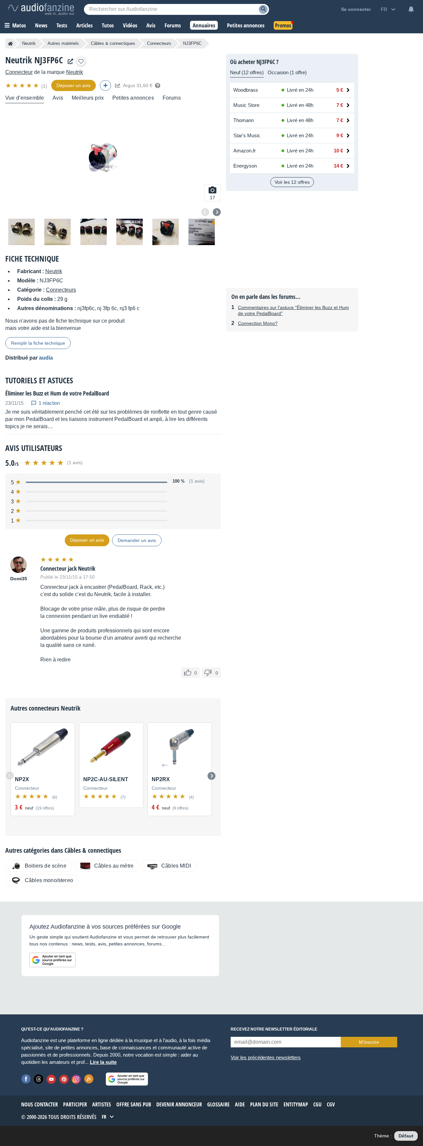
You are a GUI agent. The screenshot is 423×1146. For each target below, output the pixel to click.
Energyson (245, 166)
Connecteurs (159, 43)
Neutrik (29, 43)
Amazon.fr (244, 150)
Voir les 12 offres (292, 182)
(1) (44, 86)
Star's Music (246, 135)
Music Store (246, 105)
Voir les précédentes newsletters (266, 1057)
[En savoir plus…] (157, 85)
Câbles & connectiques (113, 43)
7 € (339, 105)
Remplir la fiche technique (38, 343)
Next (217, 212)
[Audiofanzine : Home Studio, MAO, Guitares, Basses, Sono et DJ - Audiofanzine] (41, 9)
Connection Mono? (258, 323)
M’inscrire (369, 1042)
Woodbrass (245, 90)
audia (46, 358)
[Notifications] (411, 9)
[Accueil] (10, 43)
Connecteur (19, 72)
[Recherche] (263, 9)
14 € (338, 166)
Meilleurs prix (88, 98)
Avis (58, 98)
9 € (339, 135)
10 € (338, 150)
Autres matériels (63, 43)
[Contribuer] (105, 85)
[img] (22, 85)
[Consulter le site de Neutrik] (68, 61)
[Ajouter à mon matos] (81, 61)
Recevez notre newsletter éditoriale (274, 1029)
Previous (205, 212)
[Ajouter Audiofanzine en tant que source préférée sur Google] (52, 960)
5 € (339, 90)
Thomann (243, 120)
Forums (172, 98)
